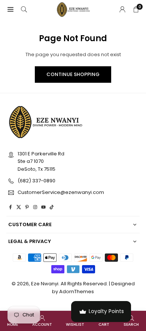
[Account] (122, 9)
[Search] (24, 9)
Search (131, 324)
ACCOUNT (42, 324)
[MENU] (10, 9)
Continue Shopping (73, 74)
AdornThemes (76, 291)
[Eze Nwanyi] (73, 9)
